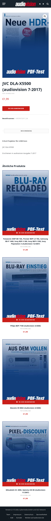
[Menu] (3, 3)
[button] (45, 16)
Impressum (17, 514)
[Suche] (47, 3)
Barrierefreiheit (41, 514)
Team (8, 514)
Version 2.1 (9, 510)
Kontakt (19, 518)
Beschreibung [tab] (26, 131)
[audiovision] (25, 4)
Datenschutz (28, 514)
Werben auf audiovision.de (34, 518)
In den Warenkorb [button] (27, 233)
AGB (11, 518)
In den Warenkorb (16, 108)
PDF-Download (8, 93)
